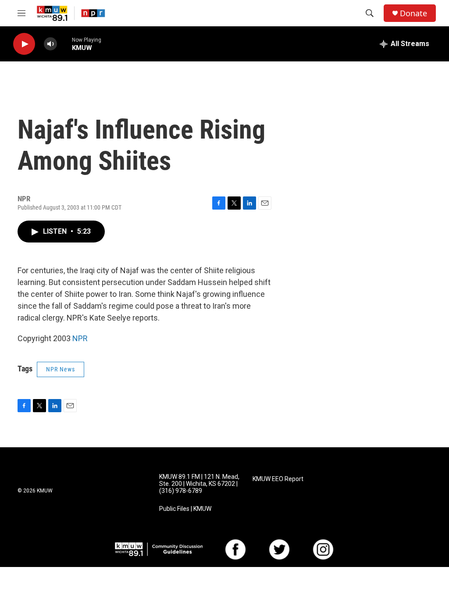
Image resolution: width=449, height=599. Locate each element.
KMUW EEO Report (278, 479)
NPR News (60, 369)
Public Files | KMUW (185, 509)
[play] (24, 44)
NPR (80, 338)
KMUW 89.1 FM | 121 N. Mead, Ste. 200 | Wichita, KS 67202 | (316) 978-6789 (199, 484)
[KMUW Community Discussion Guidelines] (159, 549)
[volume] (50, 44)
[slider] (64, 43)
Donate (413, 13)
